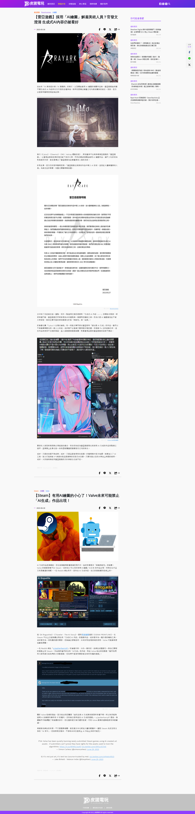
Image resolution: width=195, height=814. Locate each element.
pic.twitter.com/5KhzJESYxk (94, 746)
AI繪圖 (55, 12)
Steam (36, 491)
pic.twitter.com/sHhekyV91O (102, 756)
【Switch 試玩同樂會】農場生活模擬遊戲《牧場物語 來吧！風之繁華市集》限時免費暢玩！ (146, 85)
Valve (47, 491)
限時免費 (93, 3)
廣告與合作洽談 (98, 808)
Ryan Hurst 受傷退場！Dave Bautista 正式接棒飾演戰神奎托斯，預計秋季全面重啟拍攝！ (145, 98)
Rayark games (46, 12)
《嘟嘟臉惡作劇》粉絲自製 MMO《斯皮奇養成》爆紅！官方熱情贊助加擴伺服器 (146, 71)
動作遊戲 (133, 62)
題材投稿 (109, 808)
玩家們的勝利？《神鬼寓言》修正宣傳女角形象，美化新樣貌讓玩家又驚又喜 (145, 44)
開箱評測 (61, 3)
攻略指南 (72, 3)
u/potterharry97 (60, 648)
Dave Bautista (135, 103)
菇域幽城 (133, 35)
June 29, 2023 (93, 749)
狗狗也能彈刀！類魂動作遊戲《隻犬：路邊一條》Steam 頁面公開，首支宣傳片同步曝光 (145, 57)
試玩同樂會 (134, 89)
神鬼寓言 (133, 48)
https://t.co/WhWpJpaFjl (70, 746)
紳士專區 (82, 3)
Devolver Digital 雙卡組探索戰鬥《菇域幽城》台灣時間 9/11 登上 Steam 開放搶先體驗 (146, 30)
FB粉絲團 (86, 808)
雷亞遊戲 (37, 12)
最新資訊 (51, 3)
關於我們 (104, 3)
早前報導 (85, 634)
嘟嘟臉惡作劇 (135, 75)
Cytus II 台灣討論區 (112, 440)
